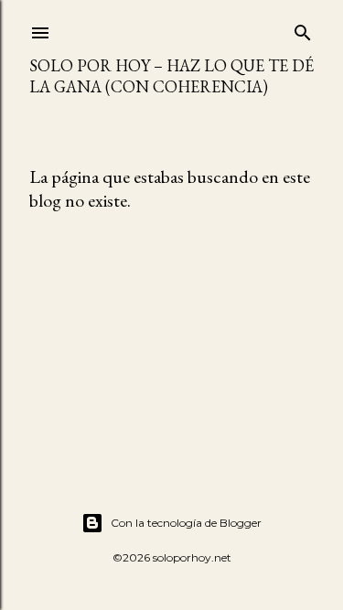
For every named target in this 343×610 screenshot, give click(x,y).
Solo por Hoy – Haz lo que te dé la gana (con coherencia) (171, 76)
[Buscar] (303, 29)
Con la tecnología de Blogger (186, 523)
